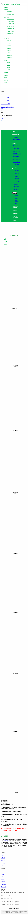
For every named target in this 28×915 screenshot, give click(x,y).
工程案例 (3, 858)
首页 (5, 239)
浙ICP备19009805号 (23, 911)
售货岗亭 (3, 881)
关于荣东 (3, 863)
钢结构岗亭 (3, 887)
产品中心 (6, 241)
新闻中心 (3, 860)
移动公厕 (6, 840)
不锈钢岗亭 (3, 884)
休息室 (5, 244)
